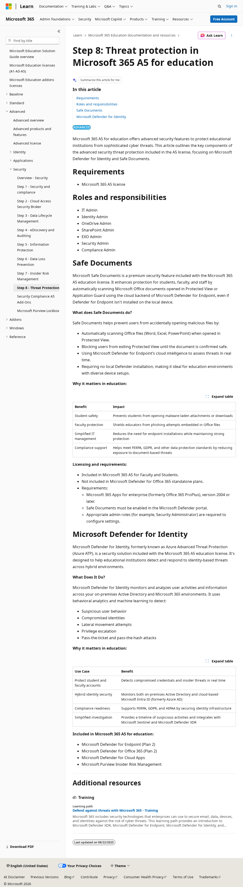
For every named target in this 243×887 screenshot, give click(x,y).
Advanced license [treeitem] (27, 143)
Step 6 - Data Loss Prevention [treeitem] (31, 262)
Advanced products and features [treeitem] (32, 132)
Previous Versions (45, 877)
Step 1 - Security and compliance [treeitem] (33, 189)
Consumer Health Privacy (144, 877)
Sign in (231, 6)
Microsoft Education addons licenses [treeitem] (31, 82)
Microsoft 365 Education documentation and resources (132, 35)
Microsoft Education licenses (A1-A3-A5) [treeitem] (32, 68)
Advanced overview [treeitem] (28, 120)
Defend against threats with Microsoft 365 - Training (115, 810)
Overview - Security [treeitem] (32, 178)
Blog (67, 877)
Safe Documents (89, 110)
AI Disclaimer (14, 877)
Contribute (89, 877)
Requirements (87, 98)
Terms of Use (183, 877)
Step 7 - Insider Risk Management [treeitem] (33, 276)
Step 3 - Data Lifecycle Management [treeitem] (34, 218)
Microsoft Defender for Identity (101, 116)
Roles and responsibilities (96, 104)
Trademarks (208, 877)
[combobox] (32, 41)
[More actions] (231, 35)
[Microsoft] (9, 6)
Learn (77, 35)
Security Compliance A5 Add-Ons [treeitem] (36, 299)
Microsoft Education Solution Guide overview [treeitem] (32, 54)
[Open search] (219, 6)
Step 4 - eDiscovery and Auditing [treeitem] (35, 233)
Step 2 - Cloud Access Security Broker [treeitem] (34, 204)
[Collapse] (59, 31)
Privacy (109, 877)
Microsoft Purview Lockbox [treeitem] (38, 310)
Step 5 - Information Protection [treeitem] (33, 247)
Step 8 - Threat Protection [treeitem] (38, 287)
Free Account (224, 19)
